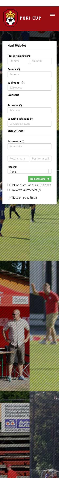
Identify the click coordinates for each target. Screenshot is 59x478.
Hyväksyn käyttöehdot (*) (26, 189)
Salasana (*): (15, 105)
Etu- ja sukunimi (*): (19, 55)
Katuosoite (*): (16, 141)
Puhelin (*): (14, 69)
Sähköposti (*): (16, 82)
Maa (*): (12, 166)
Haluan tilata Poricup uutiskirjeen (31, 185)
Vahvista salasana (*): (20, 118)
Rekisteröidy (37, 178)
